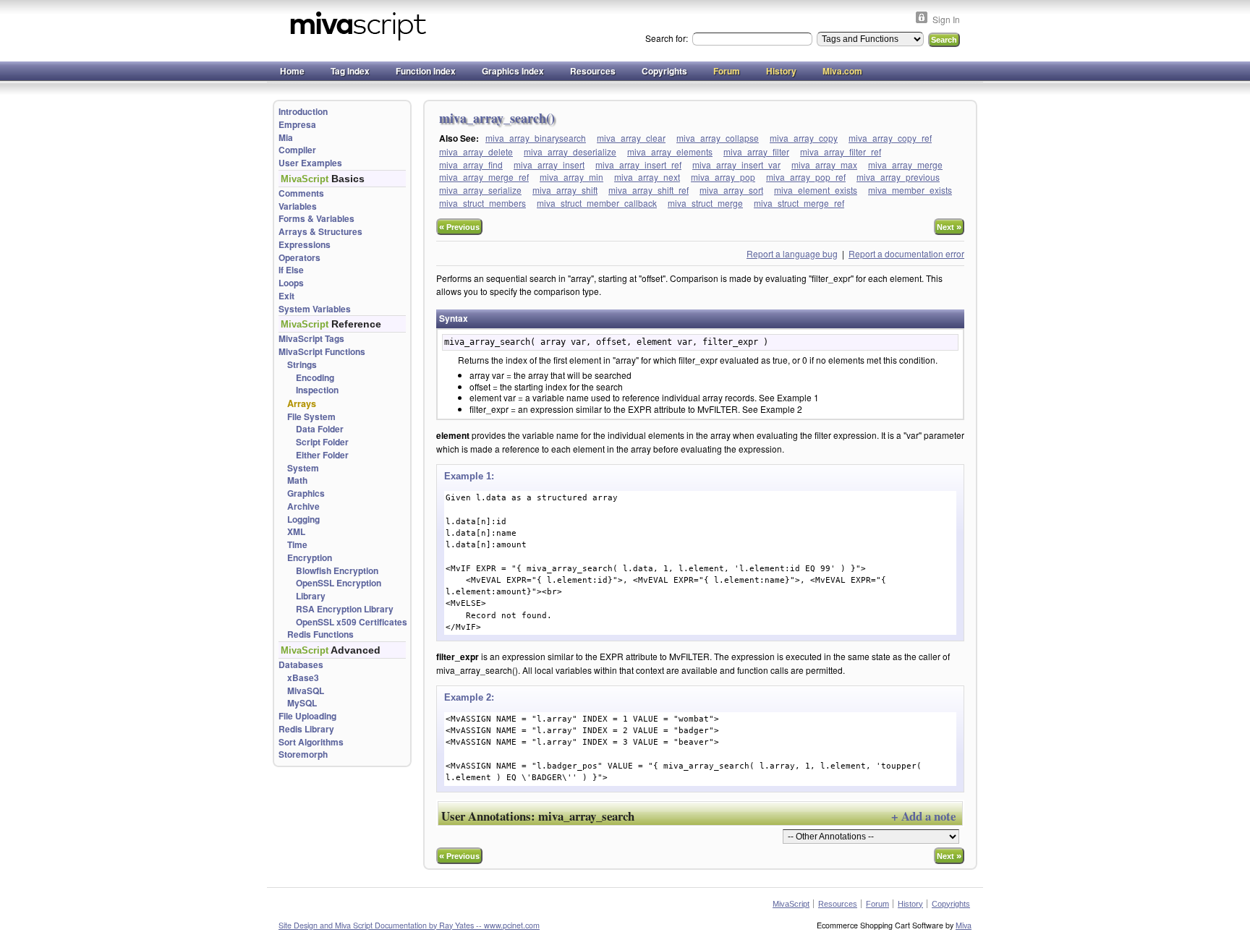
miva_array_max (824, 164)
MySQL (302, 703)
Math (297, 480)
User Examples (310, 163)
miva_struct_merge (705, 203)
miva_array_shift (565, 190)
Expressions (305, 245)
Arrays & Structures (320, 232)
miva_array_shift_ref (648, 190)
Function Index (426, 70)
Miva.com (842, 70)
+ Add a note (923, 816)
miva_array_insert (549, 164)
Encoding (315, 378)
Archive (303, 506)
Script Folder (322, 442)
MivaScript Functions (322, 352)
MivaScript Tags (311, 339)
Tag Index (350, 70)
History (781, 70)
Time (297, 545)
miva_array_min (571, 177)
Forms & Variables (316, 219)
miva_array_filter (756, 151)
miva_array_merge (905, 164)
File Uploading (307, 716)
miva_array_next (647, 177)
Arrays (301, 403)
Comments (301, 193)
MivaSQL (305, 691)
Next (949, 226)
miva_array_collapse (717, 138)
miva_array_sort (731, 190)
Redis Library (306, 729)
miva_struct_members (482, 203)
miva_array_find (471, 164)
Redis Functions (320, 634)
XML (296, 532)
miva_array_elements (670, 151)
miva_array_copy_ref (890, 138)
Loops (291, 283)
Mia (286, 138)
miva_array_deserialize (570, 151)
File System (311, 417)
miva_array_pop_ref (806, 177)
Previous (459, 226)
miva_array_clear (631, 138)
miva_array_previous (898, 177)
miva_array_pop (723, 177)
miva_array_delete (476, 151)
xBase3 (303, 678)
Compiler (297, 150)
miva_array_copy (804, 138)
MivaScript (791, 903)
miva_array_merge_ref (484, 177)
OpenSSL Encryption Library (338, 589)
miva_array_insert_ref (638, 164)
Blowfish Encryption (337, 571)
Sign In (946, 19)
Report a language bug (792, 253)
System (303, 468)
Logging (303, 519)
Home (292, 70)
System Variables (315, 309)
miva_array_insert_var (736, 164)
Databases (301, 665)
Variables (298, 206)
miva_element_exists (815, 190)
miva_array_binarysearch (535, 138)
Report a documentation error (906, 253)
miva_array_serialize (480, 190)
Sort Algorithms (311, 742)
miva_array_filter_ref (840, 151)
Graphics (306, 493)
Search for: (667, 38)
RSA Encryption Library (345, 609)
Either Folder (322, 455)
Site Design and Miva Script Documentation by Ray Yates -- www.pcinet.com (409, 925)
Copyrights (664, 70)
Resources (593, 70)
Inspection (317, 390)
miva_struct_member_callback (597, 203)
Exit (286, 296)
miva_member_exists (910, 190)
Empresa (297, 125)
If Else (291, 270)
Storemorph (303, 754)
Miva (963, 925)
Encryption (309, 558)
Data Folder (320, 429)
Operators (299, 258)
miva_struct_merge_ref (799, 203)
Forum (726, 70)
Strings (302, 365)
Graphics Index (513, 70)
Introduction (303, 112)
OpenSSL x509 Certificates (351, 622)
